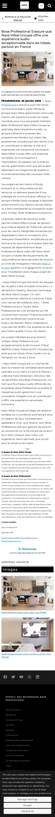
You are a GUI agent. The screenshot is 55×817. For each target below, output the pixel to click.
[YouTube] (21, 677)
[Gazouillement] (13, 677)
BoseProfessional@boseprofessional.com (19, 538)
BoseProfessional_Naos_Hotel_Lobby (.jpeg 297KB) (23, 612)
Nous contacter (13, 710)
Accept (27, 805)
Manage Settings (27, 799)
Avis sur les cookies (15, 755)
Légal (8, 766)
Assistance (11, 715)
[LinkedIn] (37, 677)
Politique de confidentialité (19, 740)
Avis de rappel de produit (18, 761)
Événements (12, 735)
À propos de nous (14, 720)
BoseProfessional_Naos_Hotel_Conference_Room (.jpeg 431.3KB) (26, 655)
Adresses (10, 730)
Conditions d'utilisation (17, 750)
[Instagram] (29, 677)
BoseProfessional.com (11, 541)
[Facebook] (5, 677)
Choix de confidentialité (17, 745)
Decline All (27, 811)
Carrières (10, 725)
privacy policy (29, 778)
